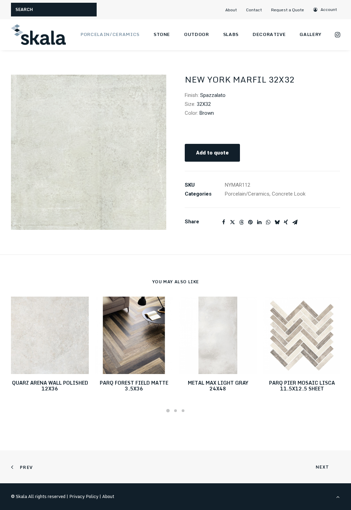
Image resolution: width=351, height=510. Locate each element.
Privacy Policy (83, 496)
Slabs (231, 34)
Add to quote (212, 153)
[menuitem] (233, 9)
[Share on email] (295, 222)
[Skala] (38, 34)
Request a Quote (287, 10)
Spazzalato (213, 95)
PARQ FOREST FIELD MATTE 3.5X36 (134, 386)
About (231, 10)
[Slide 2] (175, 410)
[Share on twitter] (232, 222)
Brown (206, 113)
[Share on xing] (286, 222)
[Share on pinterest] (250, 222)
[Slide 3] (183, 410)
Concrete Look (288, 194)
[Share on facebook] (223, 222)
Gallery (311, 34)
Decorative (269, 34)
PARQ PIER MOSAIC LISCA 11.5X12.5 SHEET (302, 386)
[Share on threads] (241, 222)
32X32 (204, 104)
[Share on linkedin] (259, 222)
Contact (254, 10)
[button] (325, 9)
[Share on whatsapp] (268, 222)
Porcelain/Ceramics (110, 34)
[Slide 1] (168, 410)
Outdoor (196, 34)
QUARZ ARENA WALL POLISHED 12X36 (50, 386)
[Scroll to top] (337, 497)
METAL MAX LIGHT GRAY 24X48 (218, 386)
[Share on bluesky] (277, 222)
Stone (162, 34)
